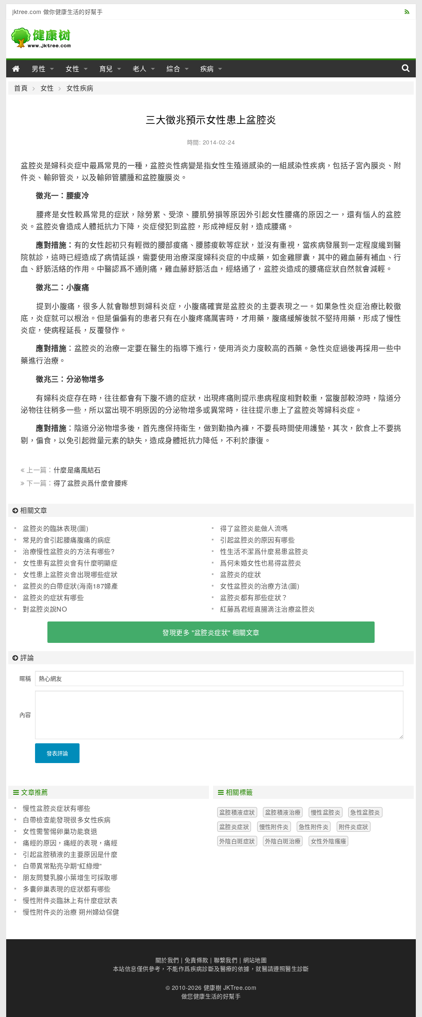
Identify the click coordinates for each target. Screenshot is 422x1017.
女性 (73, 68)
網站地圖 (255, 960)
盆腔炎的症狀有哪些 (53, 597)
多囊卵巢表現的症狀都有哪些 (66, 889)
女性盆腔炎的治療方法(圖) (259, 586)
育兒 (106, 68)
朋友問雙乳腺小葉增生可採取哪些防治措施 (65, 877)
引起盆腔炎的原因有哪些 (257, 540)
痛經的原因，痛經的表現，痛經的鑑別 (65, 843)
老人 (140, 68)
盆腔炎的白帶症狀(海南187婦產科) (66, 586)
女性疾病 (79, 88)
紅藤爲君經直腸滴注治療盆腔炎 (267, 609)
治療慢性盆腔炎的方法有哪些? (69, 551)
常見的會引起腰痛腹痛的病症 (66, 540)
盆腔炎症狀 (234, 826)
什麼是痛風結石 (77, 470)
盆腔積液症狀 (237, 812)
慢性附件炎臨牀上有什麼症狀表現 (65, 900)
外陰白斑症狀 (237, 841)
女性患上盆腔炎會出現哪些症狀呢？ (65, 574)
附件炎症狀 (353, 826)
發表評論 (57, 753)
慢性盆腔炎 (325, 812)
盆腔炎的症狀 (240, 574)
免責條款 (197, 960)
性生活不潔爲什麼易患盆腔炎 (264, 551)
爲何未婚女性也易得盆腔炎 (260, 563)
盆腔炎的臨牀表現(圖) (55, 528)
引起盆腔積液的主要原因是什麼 (70, 854)
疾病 (207, 68)
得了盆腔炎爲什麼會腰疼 (91, 483)
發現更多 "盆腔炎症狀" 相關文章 (210, 632)
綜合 (173, 68)
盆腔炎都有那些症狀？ (254, 597)
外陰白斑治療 (283, 841)
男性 (39, 68)
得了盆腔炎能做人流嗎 (254, 528)
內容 (25, 714)
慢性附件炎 (274, 826)
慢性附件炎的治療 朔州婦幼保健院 (66, 912)
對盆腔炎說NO (45, 609)
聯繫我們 (226, 960)
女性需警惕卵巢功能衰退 (60, 831)
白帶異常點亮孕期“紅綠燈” (62, 865)
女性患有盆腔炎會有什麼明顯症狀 (65, 563)
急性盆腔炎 (365, 812)
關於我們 (167, 960)
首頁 (21, 88)
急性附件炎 (313, 826)
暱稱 (25, 678)
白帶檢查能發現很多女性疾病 (66, 819)
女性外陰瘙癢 (329, 841)
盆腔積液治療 (283, 812)
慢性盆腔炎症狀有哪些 (56, 808)
